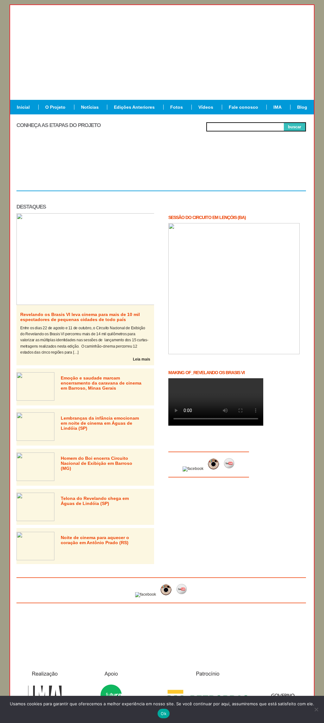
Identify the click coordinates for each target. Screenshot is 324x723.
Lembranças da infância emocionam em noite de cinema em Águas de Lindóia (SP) (100, 423)
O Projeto (55, 107)
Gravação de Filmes (219, 170)
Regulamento (45, 167)
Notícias (90, 107)
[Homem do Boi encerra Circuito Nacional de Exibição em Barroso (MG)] (35, 479)
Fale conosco (243, 107)
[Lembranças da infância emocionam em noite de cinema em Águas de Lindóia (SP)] (35, 439)
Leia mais (141, 359)
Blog (302, 107)
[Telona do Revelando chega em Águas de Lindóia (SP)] (35, 520)
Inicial (23, 107)
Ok (163, 713)
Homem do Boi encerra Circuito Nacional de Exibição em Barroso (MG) (96, 463)
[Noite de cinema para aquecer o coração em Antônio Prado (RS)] (35, 559)
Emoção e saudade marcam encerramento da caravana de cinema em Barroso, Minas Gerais (101, 383)
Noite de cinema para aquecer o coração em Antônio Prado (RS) (95, 540)
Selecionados (103, 167)
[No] (316, 709)
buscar (294, 127)
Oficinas (161, 167)
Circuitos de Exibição (277, 170)
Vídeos (205, 107)
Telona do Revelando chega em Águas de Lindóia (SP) (95, 501)
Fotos (176, 107)
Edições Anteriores (134, 107)
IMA (277, 107)
